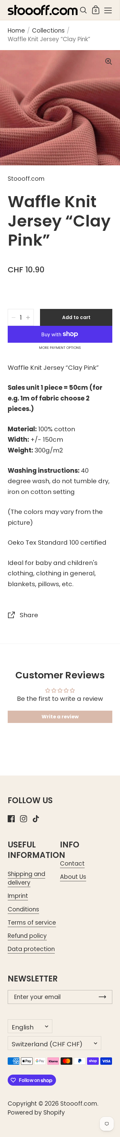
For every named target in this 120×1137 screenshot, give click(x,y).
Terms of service (32, 922)
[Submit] (102, 997)
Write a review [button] (60, 716)
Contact (72, 863)
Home (16, 30)
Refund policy (27, 936)
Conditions (23, 909)
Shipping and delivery (26, 878)
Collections (48, 30)
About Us (73, 877)
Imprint (18, 896)
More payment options (60, 348)
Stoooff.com (78, 1103)
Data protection (31, 949)
